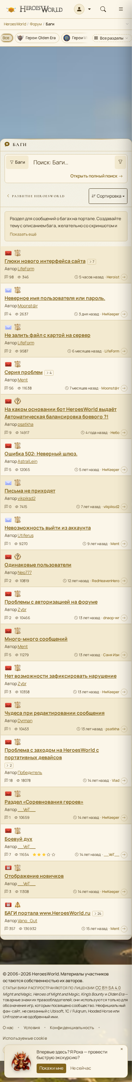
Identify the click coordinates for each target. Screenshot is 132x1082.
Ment (23, 380)
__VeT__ (27, 809)
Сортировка (109, 196)
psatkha (25, 424)
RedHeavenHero (105, 580)
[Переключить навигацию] (120, 9)
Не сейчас (80, 1068)
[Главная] (34, 9)
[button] (82, 9)
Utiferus (25, 535)
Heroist (113, 276)
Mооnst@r (28, 306)
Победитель (30, 772)
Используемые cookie (25, 1038)
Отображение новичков (34, 875)
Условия (32, 1027)
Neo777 (25, 572)
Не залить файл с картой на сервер (47, 335)
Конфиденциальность (72, 1027)
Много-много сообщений (36, 638)
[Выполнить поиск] (120, 162)
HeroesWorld (15, 23)
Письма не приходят (30, 490)
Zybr (22, 609)
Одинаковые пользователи (38, 564)
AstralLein (27, 461)
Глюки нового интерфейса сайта (45, 261)
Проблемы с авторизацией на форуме (51, 601)
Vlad (115, 780)
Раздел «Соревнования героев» (44, 801)
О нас (8, 1027)
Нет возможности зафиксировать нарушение (61, 675)
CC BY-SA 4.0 (108, 987)
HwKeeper (110, 314)
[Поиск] (103, 9)
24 (99, 913)
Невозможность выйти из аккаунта (48, 527)
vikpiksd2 (27, 498)
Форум (36, 23)
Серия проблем (24, 372)
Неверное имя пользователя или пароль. (55, 298)
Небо (115, 432)
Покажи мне (51, 1068)
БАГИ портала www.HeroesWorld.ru (47, 912)
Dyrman (25, 721)
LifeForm (26, 269)
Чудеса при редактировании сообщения (55, 712)
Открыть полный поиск (93, 176)
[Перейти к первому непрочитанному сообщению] (124, 277)
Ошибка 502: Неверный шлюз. (41, 453)
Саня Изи (111, 654)
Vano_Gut (27, 921)
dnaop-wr (111, 617)
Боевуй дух (18, 838)
